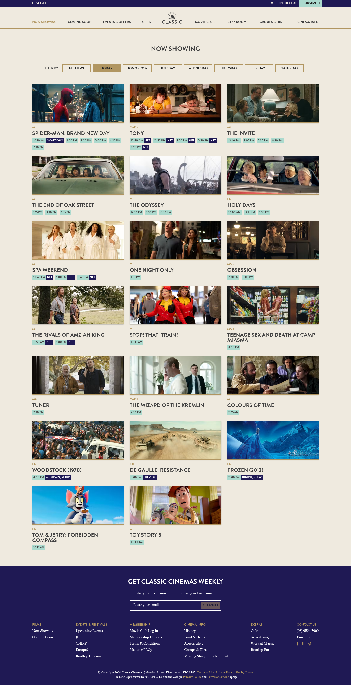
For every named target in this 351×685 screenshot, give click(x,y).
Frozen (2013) (245, 470)
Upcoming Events (89, 631)
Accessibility (193, 643)
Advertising (260, 637)
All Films (76, 68)
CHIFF (81, 643)
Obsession (241, 270)
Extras (257, 624)
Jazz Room (237, 22)
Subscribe (210, 605)
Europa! (82, 650)
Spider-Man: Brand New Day (70, 133)
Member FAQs (141, 650)
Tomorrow (137, 68)
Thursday (228, 68)
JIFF (79, 637)
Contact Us (307, 624)
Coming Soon (80, 22)
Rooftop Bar (260, 650)
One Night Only (152, 270)
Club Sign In (310, 3)
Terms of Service (218, 677)
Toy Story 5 (145, 535)
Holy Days (241, 205)
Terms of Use (205, 672)
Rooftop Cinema (88, 656)
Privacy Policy (225, 672)
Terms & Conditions (145, 643)
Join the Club (286, 3)
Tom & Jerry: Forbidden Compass (65, 537)
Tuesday (168, 68)
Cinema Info (308, 22)
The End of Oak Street (63, 205)
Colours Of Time (250, 405)
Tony (137, 133)
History (190, 631)
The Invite (241, 133)
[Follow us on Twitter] (303, 644)
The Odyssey (147, 205)
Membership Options (146, 637)
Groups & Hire (272, 22)
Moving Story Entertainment (206, 656)
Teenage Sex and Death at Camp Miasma (271, 337)
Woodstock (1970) (57, 470)
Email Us (303, 637)
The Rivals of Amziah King (68, 335)
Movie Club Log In (144, 631)
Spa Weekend (50, 270)
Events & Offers (117, 22)
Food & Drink (194, 637)
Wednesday (198, 68)
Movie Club (205, 22)
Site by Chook (244, 672)
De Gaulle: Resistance (160, 470)
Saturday (289, 68)
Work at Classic (262, 643)
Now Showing (44, 22)
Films (36, 624)
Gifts (146, 22)
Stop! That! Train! (154, 335)
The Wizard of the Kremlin (167, 405)
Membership (140, 624)
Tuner (40, 405)
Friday (259, 68)
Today (107, 68)
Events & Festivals (91, 624)
